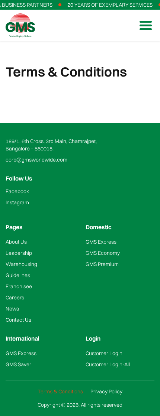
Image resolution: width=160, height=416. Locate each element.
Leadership (19, 253)
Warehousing (21, 264)
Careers (15, 297)
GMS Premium (102, 264)
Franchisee (19, 286)
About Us (16, 241)
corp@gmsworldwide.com (36, 159)
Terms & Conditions (60, 391)
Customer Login (104, 353)
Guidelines (18, 275)
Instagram (17, 202)
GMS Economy (103, 253)
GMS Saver (18, 364)
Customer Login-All (108, 364)
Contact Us (18, 319)
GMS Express (101, 241)
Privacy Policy (106, 391)
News (12, 308)
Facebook (17, 191)
